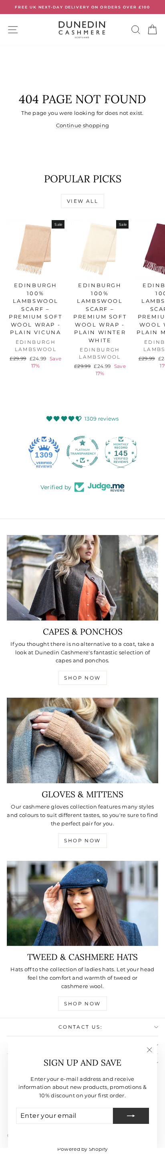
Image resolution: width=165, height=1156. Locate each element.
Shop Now (82, 678)
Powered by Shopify (82, 1149)
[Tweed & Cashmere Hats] (82, 903)
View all (82, 201)
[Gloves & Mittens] (82, 740)
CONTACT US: (80, 1027)
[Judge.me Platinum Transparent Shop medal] (82, 452)
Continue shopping (82, 125)
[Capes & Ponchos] (82, 578)
